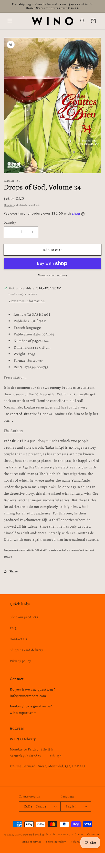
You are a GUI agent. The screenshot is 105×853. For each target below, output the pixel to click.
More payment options (52, 275)
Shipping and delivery (26, 650)
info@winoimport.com (28, 695)
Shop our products (24, 617)
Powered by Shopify (35, 834)
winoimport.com (23, 712)
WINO (19, 834)
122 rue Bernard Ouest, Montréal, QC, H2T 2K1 (47, 766)
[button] (9, 21)
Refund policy (79, 842)
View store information (27, 301)
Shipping (9, 205)
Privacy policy (20, 661)
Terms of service (31, 842)
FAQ (13, 628)
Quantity (10, 222)
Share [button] (13, 571)
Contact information (87, 834)
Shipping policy (56, 842)
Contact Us (18, 639)
